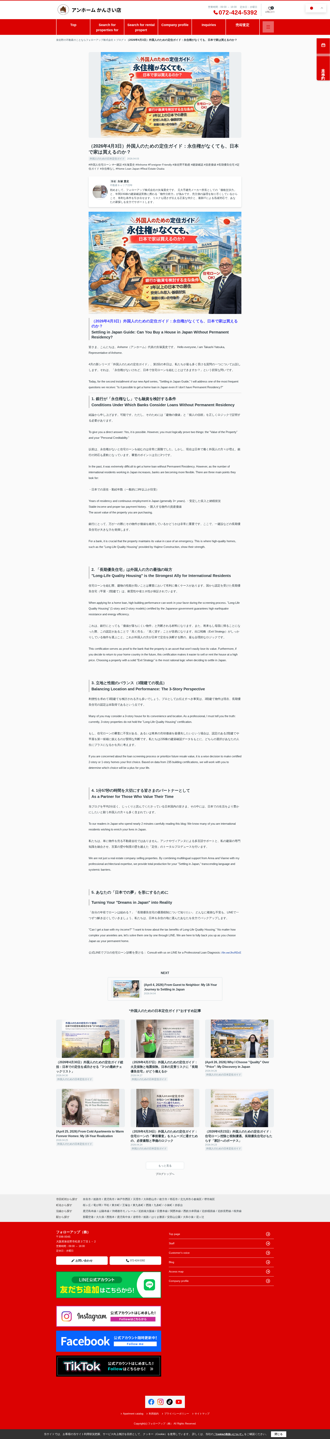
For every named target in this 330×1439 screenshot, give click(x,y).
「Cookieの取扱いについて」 (229, 1434)
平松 (107, 1205)
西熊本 (111, 1216)
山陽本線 (104, 1211)
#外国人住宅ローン (100, 164)
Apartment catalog (133, 1413)
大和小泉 (188, 1216)
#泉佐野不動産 (181, 164)
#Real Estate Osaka (152, 168)
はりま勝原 (158, 1216)
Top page (174, 1234)
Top (73, 25)
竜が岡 (97, 1205)
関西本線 (176, 1211)
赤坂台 (179, 1205)
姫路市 (97, 1199)
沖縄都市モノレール (124, 1211)
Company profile (174, 25)
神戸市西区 (123, 1199)
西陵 (149, 1205)
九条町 (158, 1205)
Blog (171, 1262)
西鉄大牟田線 (191, 1211)
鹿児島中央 (123, 1216)
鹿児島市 (109, 1199)
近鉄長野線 (225, 1211)
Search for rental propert (141, 27)
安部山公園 (173, 1216)
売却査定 (242, 25)
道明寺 (137, 1216)
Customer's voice (179, 1252)
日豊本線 (162, 1211)
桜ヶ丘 (87, 1205)
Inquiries (209, 25)
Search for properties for (107, 27)
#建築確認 (197, 164)
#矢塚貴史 (129, 164)
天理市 (137, 1199)
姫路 (146, 1216)
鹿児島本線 (90, 1211)
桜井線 (238, 1211)
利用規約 (154, 1413)
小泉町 (168, 1205)
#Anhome (141, 164)
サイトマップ (202, 1413)
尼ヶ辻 (200, 1216)
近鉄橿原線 (209, 1211)
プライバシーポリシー (176, 1413)
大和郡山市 (150, 1199)
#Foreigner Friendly (160, 164)
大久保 (100, 1216)
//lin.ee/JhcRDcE (231, 952)
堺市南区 (209, 1199)
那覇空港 (88, 1216)
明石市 (174, 1199)
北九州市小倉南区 (191, 1199)
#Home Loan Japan (128, 168)
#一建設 (117, 164)
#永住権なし (107, 168)
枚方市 (163, 1199)
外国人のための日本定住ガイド (107, 158)
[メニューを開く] (268, 27)
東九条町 (138, 1205)
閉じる (279, 1434)
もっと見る (165, 1165)
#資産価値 (210, 164)
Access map (176, 1271)
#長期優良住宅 (226, 164)
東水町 (116, 1205)
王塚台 (126, 1205)
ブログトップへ (165, 1173)
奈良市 (87, 1199)
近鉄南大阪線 (146, 1211)
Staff (171, 1243)
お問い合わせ (84, 1260)
